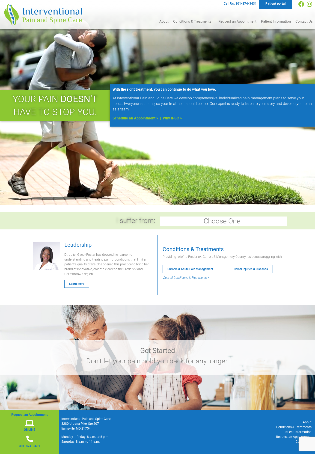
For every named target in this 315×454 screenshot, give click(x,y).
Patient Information (276, 21)
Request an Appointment (237, 21)
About (164, 21)
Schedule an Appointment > (135, 118)
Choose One (222, 221)
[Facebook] (301, 4)
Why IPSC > (172, 118)
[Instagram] (309, 4)
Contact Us (304, 21)
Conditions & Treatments (192, 21)
